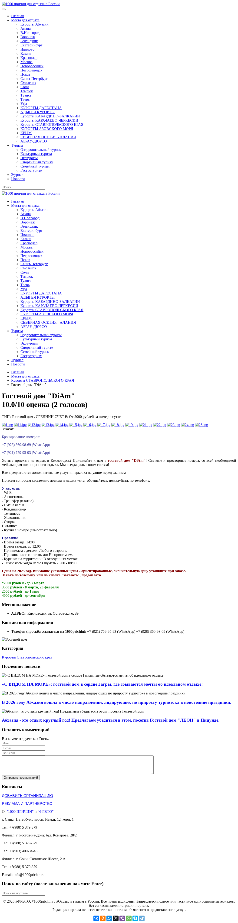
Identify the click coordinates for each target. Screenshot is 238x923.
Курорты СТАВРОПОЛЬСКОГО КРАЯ (51, 124)
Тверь (25, 99)
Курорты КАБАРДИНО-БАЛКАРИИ (50, 116)
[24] (187, 425)
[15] (76, 425)
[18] (117, 425)
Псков (25, 74)
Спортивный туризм (36, 162)
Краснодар (28, 58)
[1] (7, 425)
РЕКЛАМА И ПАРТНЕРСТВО (27, 804)
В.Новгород (30, 33)
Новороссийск (31, 66)
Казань (25, 53)
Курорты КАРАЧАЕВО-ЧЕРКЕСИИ (49, 120)
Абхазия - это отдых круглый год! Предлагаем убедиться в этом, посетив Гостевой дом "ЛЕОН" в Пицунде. (110, 720)
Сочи (24, 87)
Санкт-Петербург (34, 79)
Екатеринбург (31, 45)
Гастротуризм (31, 170)
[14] (62, 425)
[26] (201, 425)
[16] (89, 425)
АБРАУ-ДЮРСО (33, 141)
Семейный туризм (35, 166)
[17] (103, 425)
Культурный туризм (36, 154)
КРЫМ (26, 133)
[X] (116, 918)
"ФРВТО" (46, 811)
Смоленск (28, 83)
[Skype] (135, 918)
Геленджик (29, 41)
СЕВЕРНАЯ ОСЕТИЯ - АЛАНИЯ (48, 137)
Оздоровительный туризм (41, 150)
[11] (20, 425)
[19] (131, 425)
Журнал (17, 175)
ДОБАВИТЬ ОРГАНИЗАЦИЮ (27, 796)
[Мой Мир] (109, 918)
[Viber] (122, 918)
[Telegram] (142, 918)
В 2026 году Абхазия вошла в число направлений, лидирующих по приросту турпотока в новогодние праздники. (116, 702)
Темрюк (26, 91)
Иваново (27, 49)
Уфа (23, 104)
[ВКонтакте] (96, 918)
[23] (173, 425)
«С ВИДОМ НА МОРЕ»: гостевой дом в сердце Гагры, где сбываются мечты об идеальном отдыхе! (102, 684)
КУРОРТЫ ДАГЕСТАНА (41, 108)
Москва (26, 62)
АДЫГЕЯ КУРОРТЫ (37, 112)
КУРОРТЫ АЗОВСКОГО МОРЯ (46, 129)
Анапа (25, 28)
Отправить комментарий (21, 777)
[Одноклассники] (103, 918)
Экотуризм (29, 158)
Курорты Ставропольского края (27, 657)
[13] (48, 425)
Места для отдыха (25, 20)
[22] (159, 425)
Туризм (17, 145)
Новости (18, 179)
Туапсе (25, 95)
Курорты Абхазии (34, 24)
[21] (145, 425)
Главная (17, 16)
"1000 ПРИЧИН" (20, 811)
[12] (34, 425)
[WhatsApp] (129, 918)
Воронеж (27, 37)
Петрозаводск (31, 70)
